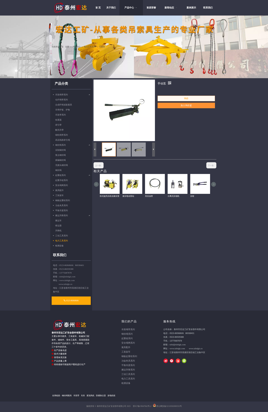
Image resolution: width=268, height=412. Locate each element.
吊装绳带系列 (61, 95)
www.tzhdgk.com (177, 348)
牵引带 (58, 125)
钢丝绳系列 (60, 145)
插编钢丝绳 (60, 160)
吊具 (83, 396)
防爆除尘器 (101, 396)
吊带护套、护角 (62, 110)
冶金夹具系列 (61, 205)
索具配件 (59, 190)
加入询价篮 (186, 105)
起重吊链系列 (61, 180)
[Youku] (178, 361)
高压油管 (149, 196)
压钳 (192, 196)
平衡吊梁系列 (61, 210)
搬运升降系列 (61, 215)
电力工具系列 (61, 241)
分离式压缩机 (173, 196)
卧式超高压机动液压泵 (109, 196)
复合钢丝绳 (60, 155)
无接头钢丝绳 (61, 165)
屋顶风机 (91, 396)
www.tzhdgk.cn (196, 348)
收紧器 (58, 120)
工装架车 (59, 195)
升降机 (58, 230)
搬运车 (58, 220)
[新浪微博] (165, 361)
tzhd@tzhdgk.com (67, 277)
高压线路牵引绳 (62, 140)
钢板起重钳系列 (62, 200)
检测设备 (59, 246)
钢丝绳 (58, 170)
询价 (186, 98)
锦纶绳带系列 (61, 135)
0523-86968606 (72, 301)
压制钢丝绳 (60, 150)
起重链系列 (60, 175)
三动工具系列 (61, 236)
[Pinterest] (172, 361)
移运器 (58, 225)
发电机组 (111, 396)
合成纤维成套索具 (63, 105)
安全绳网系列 (61, 185)
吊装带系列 (60, 115)
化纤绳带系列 (61, 100)
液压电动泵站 (128, 196)
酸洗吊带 (59, 130)
